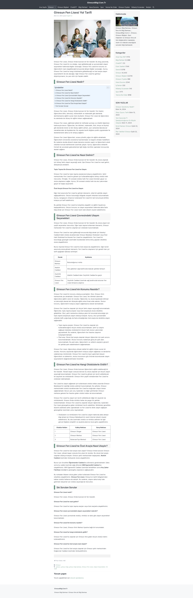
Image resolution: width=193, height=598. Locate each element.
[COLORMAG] (127, 26)
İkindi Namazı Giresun (123, 126)
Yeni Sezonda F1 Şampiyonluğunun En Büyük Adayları (126, 120)
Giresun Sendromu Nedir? (125, 107)
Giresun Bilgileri (63, 7)
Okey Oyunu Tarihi (122, 112)
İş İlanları (119, 85)
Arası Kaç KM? (121, 57)
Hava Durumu (94, 7)
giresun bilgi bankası (75, 567)
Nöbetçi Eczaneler (137, 7)
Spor (102, 7)
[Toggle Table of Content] (107, 87)
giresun (58, 567)
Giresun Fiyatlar (124, 7)
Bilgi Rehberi (83, 7)
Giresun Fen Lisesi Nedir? (64, 90)
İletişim (148, 7)
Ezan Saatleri (120, 66)
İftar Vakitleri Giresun (123, 132)
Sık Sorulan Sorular (62, 106)
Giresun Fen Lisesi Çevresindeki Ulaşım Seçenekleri (73, 95)
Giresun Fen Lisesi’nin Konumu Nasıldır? (69, 98)
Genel (118, 70)
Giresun (51, 7)
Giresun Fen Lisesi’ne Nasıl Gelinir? (67, 93)
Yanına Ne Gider (111, 7)
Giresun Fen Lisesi (87, 567)
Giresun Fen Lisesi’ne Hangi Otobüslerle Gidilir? (71, 101)
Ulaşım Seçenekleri (99, 567)
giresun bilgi (64, 567)
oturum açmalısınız (77, 578)
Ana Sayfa (43, 7)
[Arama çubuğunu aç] (153, 7)
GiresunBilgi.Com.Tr (96, 3)
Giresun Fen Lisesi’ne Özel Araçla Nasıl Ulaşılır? (71, 103)
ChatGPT (73, 7)
